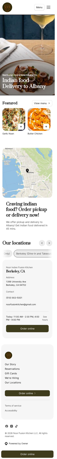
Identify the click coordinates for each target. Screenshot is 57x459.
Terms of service (13, 405)
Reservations (12, 368)
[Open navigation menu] (48, 7)
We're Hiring (12, 377)
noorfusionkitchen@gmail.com (21, 305)
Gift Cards (11, 373)
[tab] (34, 253)
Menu (39, 7)
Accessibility (11, 410)
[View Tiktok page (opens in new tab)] (16, 426)
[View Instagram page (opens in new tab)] (11, 426)
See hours (45, 318)
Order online (27, 328)
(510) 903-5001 (14, 298)
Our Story (10, 364)
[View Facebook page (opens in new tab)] (7, 426)
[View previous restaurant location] (42, 243)
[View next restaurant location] (49, 243)
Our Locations (13, 382)
